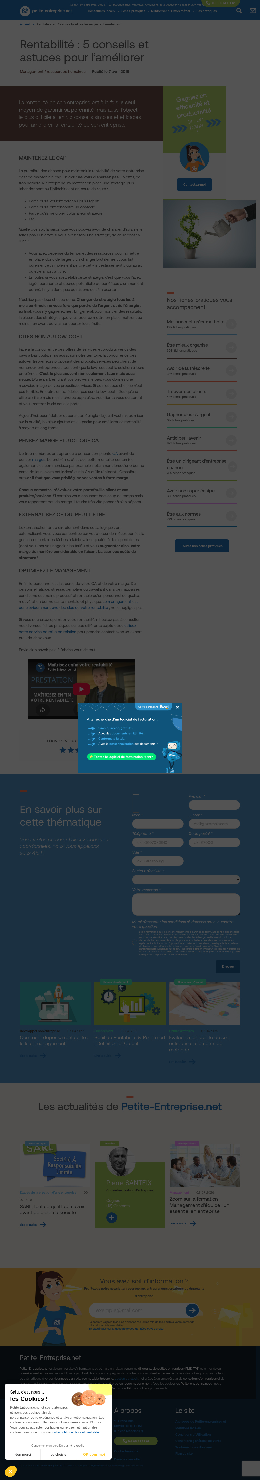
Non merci (22, 1454)
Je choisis (58, 1454)
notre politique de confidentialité (75, 1432)
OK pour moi (94, 1454)
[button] (11, 1471)
